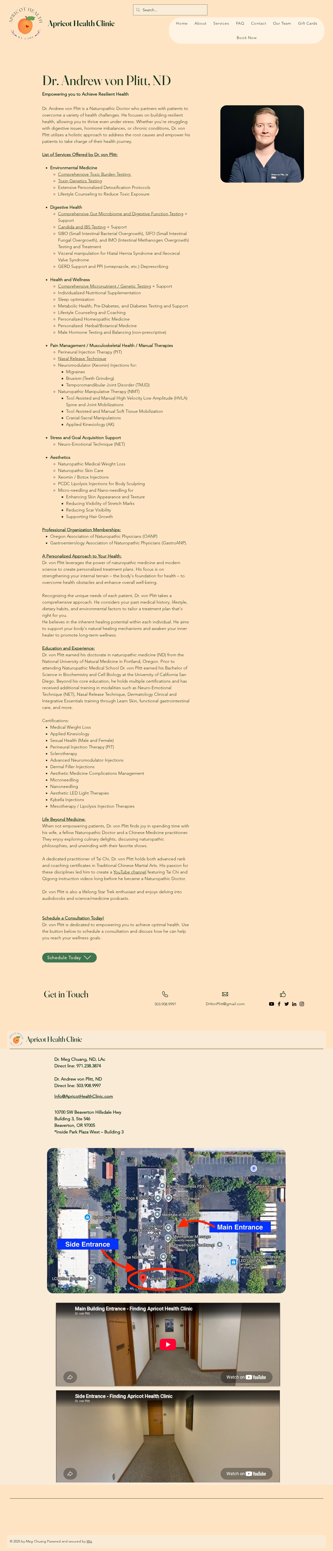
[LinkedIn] (294, 1004)
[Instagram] (302, 1004)
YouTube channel (129, 872)
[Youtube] (271, 1004)
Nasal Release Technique (82, 358)
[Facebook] (279, 1004)
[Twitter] (287, 1004)
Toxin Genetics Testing (80, 181)
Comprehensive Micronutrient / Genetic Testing (104, 286)
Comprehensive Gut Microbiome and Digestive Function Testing (120, 213)
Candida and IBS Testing (82, 227)
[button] (221, 23)
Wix (89, 1541)
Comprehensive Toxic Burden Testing (95, 174)
